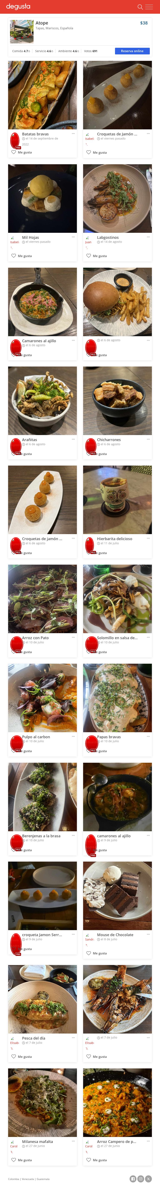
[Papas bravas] (117, 698)
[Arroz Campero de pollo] (117, 1102)
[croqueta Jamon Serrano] (42, 896)
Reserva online (132, 51)
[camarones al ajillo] (117, 797)
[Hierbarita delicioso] (117, 500)
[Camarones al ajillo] (42, 302)
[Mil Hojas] (42, 198)
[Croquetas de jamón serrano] (42, 500)
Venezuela (28, 1179)
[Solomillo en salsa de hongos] (117, 599)
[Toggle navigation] (149, 7)
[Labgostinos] (117, 198)
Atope (42, 23)
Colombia (13, 1179)
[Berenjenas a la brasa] (42, 797)
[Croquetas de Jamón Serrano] (117, 95)
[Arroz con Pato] (42, 599)
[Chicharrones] (117, 401)
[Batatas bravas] (42, 95)
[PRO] (14, 137)
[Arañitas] (42, 401)
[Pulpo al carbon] (42, 698)
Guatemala (43, 1179)
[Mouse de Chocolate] (117, 896)
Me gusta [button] (24, 152)
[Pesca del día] (42, 999)
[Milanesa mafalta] (42, 1102)
